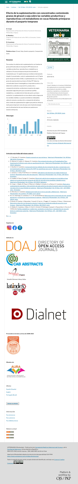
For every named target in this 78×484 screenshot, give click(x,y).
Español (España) (11, 389)
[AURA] (16, 378)
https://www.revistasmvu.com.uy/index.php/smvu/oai (23, 456)
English (8, 392)
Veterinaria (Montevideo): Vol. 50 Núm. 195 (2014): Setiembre (28, 182)
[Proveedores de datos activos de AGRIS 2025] (13, 354)
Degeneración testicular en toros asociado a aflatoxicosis (42, 192)
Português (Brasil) (11, 395)
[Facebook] (14, 229)
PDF (51, 67)
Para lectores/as (10, 415)
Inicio (7, 7)
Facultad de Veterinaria (14, 449)
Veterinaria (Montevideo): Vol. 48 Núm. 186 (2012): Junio (33, 205)
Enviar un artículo (13, 403)
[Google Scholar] (19, 229)
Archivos (13, 7)
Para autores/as (10, 418)
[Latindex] (16, 295)
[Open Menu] (6, 2)
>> (10, 216)
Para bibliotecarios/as (12, 420)
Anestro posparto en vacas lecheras (36, 157)
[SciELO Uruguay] (16, 280)
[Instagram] (9, 229)
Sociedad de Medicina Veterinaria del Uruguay (49, 447)
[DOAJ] (35, 250)
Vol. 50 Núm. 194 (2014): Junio (27, 7)
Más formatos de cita (54, 104)
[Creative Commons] (18, 463)
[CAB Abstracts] (24, 265)
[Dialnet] (39, 330)
